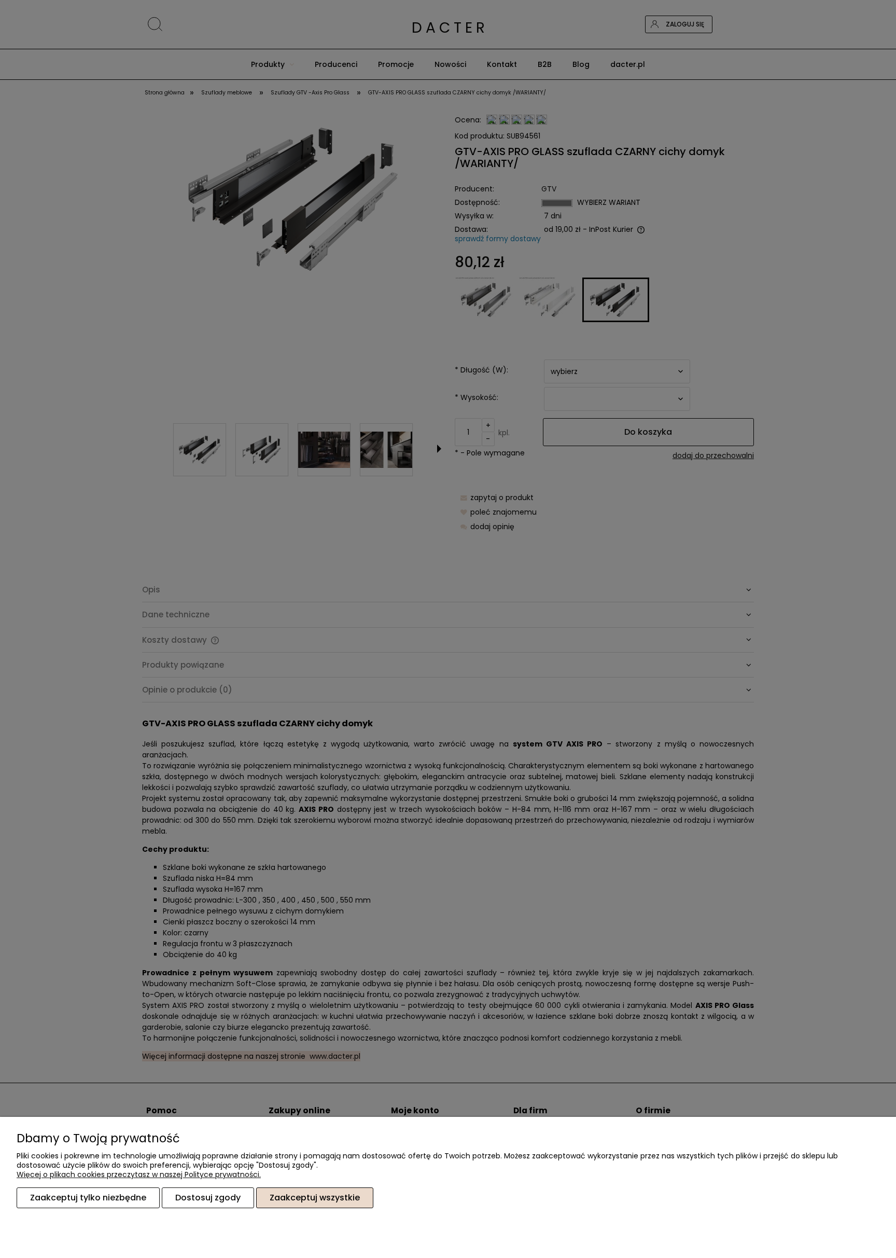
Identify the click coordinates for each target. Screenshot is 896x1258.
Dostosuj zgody (208, 1198)
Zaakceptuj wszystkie (315, 1198)
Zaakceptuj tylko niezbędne (88, 1198)
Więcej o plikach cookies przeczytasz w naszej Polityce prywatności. (139, 1174)
